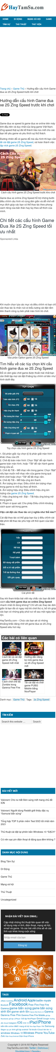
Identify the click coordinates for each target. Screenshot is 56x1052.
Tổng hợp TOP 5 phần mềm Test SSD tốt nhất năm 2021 (27, 822)
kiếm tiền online (7, 1026)
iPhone (44, 1022)
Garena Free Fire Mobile (33, 1015)
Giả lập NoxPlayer (28, 1018)
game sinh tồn (20, 1011)
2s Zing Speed (41, 699)
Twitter (32, 1048)
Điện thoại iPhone (26, 1036)
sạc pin (8, 1029)
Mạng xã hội (34, 19)
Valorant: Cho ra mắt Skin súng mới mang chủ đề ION (26, 801)
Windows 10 (17, 1032)
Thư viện (36, 24)
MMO (16, 1026)
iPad (33, 1022)
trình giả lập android (20, 1029)
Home (6, 19)
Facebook (18, 1004)
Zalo (3, 1035)
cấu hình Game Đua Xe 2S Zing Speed (27, 223)
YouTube (49, 1033)
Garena (48, 1011)
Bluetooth (5, 1005)
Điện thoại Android (12, 1036)
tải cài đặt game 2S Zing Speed (16, 142)
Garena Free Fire (11, 1015)
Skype (3, 1029)
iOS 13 (26, 1023)
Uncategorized (8, 899)
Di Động (18, 19)
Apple (31, 1000)
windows (5, 1033)
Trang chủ (5, 88)
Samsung (49, 1026)
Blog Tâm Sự (8, 861)
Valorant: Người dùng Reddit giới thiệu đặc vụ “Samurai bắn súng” (25, 812)
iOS (19, 1022)
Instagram (13, 1023)
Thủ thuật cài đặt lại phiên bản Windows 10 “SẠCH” (28, 831)
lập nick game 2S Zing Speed (15, 145)
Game (49, 19)
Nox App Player (35, 1026)
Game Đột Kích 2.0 (37, 1012)
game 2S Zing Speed (22, 493)
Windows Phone (33, 1033)
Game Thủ (18, 88)
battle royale (43, 1000)
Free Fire (33, 1004)
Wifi (44, 1029)
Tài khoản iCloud (36, 1029)
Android (20, 1000)
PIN (43, 1026)
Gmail (39, 1018)
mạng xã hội (24, 1026)
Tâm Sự (6, 24)
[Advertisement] (28, 56)
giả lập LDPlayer (14, 1019)
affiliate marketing (7, 1001)
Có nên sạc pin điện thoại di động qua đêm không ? (28, 839)
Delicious (43, 1048)
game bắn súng (20, 1008)
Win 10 (48, 1029)
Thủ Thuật (21, 24)
